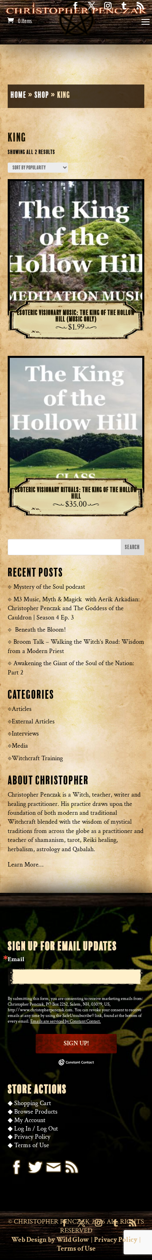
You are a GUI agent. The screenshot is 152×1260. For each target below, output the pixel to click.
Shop (41, 95)
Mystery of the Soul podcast (49, 587)
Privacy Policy (32, 1137)
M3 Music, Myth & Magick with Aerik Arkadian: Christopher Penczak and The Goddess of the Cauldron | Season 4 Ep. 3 (74, 608)
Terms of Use (31, 1145)
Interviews (25, 733)
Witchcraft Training (37, 758)
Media (20, 746)
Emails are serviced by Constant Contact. (65, 1021)
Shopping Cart (32, 1103)
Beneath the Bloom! (40, 630)
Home (18, 95)
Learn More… (25, 864)
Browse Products (36, 1112)
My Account (29, 1120)
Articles (22, 709)
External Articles (33, 721)
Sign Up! (76, 1043)
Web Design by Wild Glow (50, 1239)
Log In (22, 1129)
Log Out (47, 1129)
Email (16, 959)
